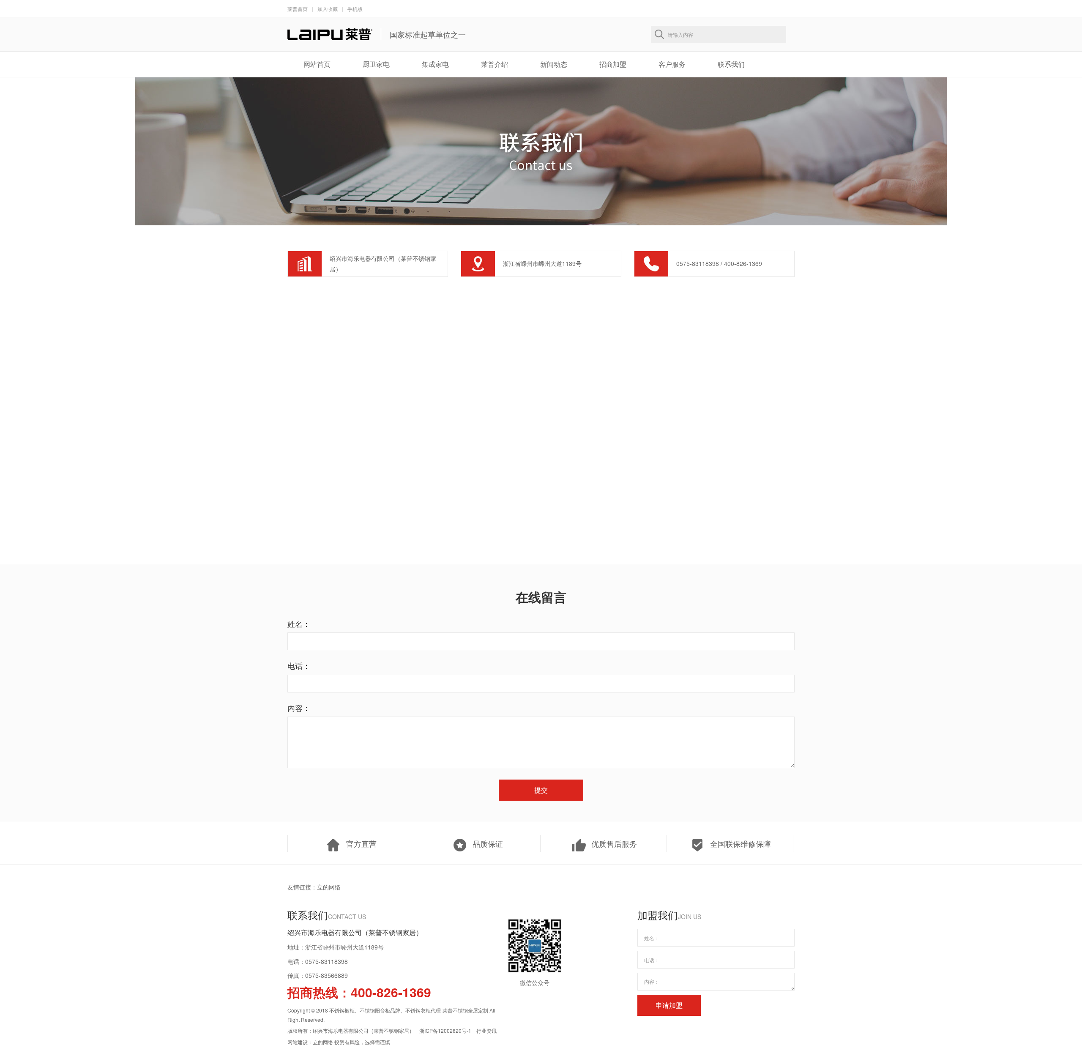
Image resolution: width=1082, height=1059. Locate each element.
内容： (298, 707)
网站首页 (317, 64)
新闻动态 (553, 64)
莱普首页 (297, 8)
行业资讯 (486, 1030)
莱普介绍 (494, 64)
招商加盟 (612, 64)
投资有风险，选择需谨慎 (362, 1041)
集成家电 (435, 64)
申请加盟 (669, 1005)
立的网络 (329, 887)
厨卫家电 (376, 64)
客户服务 (672, 64)
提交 (541, 790)
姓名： (298, 623)
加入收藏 (327, 8)
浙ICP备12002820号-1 (445, 1030)
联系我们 (731, 64)
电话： (298, 665)
